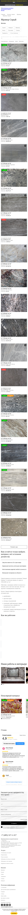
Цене (16, 41)
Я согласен (14, 913)
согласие (7, 826)
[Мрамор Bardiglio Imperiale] (14, 153)
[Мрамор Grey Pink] (14, 303)
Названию (11, 41)
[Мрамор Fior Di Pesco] (14, 278)
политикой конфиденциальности (17, 828)
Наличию (21, 41)
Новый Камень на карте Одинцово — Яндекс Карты (14, 784)
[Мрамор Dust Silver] (14, 253)
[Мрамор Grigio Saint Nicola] (14, 352)
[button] (1, 684)
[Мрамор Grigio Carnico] (14, 328)
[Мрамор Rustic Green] (14, 527)
